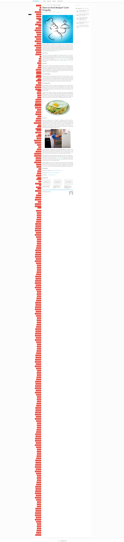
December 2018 (38, 412)
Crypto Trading (38, 87)
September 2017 (38, 445)
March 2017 (39, 458)
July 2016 (39, 475)
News (40, 147)
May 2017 (39, 453)
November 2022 (38, 309)
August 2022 (39, 315)
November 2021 (38, 335)
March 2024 (39, 274)
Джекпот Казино (38, 190)
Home (44, 1)
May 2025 (39, 243)
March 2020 (39, 379)
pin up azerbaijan (38, 155)
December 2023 (38, 280)
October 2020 (38, 364)
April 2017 (39, 456)
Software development (38, 178)
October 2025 (38, 232)
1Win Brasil (39, 14)
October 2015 (38, 495)
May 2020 (39, 375)
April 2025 (39, 245)
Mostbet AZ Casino (38, 123)
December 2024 (38, 254)
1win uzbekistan (38, 30)
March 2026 (39, 221)
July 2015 (39, 502)
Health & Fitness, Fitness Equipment (38, 105)
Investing (39, 109)
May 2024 (39, 269)
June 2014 (39, 526)
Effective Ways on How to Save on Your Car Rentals (84, 11)
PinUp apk (39, 166)
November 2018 (38, 414)
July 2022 (39, 318)
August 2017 (39, 447)
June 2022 (39, 320)
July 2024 (39, 265)
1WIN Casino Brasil (39, 19)
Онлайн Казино (38, 197)
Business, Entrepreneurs (38, 80)
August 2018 (39, 421)
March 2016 (39, 484)
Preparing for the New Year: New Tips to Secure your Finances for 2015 (83, 18)
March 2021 (39, 353)
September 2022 (38, 313)
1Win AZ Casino (38, 12)
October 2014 (38, 517)
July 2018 (39, 423)
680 (40, 58)
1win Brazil (39, 16)
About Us (49, 1)
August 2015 (39, 499)
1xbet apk (39, 34)
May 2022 (39, 322)
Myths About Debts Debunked (84, 25)
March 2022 (39, 326)
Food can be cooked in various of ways (61, 58)
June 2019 (39, 399)
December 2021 (38, 333)
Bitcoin (39, 67)
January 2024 (38, 278)
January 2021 (38, 357)
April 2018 (39, 429)
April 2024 (39, 272)
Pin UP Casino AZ (38, 162)
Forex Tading (38, 99)
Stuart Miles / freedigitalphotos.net (56, 170)
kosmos (39, 116)
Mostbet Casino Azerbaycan (38, 129)
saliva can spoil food (59, 157)
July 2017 (39, 449)
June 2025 (39, 241)
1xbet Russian (38, 54)
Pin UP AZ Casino (38, 153)
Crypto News (38, 85)
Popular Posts (79, 8)
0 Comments (60, 12)
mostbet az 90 (38, 120)
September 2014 (38, 519)
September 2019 (38, 392)
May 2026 (39, 217)
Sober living (39, 175)
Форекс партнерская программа (38, 207)
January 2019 (38, 410)
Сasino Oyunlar (38, 199)
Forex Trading (38, 101)
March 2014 (39, 532)
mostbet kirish (38, 132)
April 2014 (39, 530)
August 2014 (39, 521)
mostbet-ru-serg (38, 142)
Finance (39, 95)
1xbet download (38, 41)
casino (39, 82)
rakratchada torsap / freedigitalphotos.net (53, 172)
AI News (39, 63)
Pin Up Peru (39, 164)
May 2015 (39, 506)
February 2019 (38, 407)
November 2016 (38, 467)
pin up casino (38, 160)
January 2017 (38, 462)
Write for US (60, 1)
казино (40, 193)
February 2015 (38, 508)
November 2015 (38, 493)
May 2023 (39, 296)
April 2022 (39, 324)
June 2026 (39, 215)
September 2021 (38, 340)
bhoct (40, 65)
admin (44, 12)
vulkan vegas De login (38, 184)
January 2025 (38, 252)
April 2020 (39, 377)
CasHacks (36, 1)
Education (39, 93)
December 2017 (38, 438)
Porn (40, 169)
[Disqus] (58, 209)
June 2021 (39, 346)
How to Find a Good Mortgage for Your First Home (84, 14)
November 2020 (38, 361)
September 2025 (38, 234)
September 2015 (38, 497)
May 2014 (39, 528)
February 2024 (38, 276)
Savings (39, 171)
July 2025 (39, 239)
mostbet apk (39, 118)
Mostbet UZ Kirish (38, 140)
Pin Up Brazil (38, 158)
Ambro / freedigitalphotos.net (51, 174)
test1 (40, 181)
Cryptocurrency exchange (38, 90)
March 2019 (39, 405)
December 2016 (38, 464)
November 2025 (38, 230)
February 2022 (38, 329)
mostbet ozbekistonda (38, 135)
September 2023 (38, 287)
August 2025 (39, 237)
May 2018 (39, 427)
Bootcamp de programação (38, 72)
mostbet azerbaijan (39, 126)
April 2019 (39, 403)
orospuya (39, 149)
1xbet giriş (39, 43)
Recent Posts (87, 8)
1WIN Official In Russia (38, 25)
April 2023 (39, 298)
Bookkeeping (38, 69)
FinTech (39, 97)
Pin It (29, 17)
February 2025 (38, 250)
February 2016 (38, 486)
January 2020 (38, 383)
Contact (54, 1)
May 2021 (39, 348)
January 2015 (38, 510)
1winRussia (39, 32)
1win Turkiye (38, 28)
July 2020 (39, 370)
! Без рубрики (39, 5)
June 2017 (39, 451)
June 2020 (39, 372)
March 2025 (39, 248)
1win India (39, 22)
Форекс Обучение (38, 204)
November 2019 (38, 388)
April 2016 (39, 482)
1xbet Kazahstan (38, 45)
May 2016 (39, 480)
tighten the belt (58, 50)
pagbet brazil (38, 151)
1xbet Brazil (39, 39)
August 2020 (39, 368)
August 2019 (39, 394)
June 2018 (39, 425)
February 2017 (38, 460)
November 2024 (38, 256)
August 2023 (39, 289)
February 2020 (38, 381)
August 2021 (39, 342)
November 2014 (38, 515)
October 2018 (38, 416)
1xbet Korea (39, 47)
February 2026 (38, 223)
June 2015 (39, 504)
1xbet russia (39, 52)
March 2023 (39, 300)
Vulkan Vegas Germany (39, 188)
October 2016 (38, 469)
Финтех (39, 201)
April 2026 (39, 219)
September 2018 (38, 418)
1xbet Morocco (38, 50)
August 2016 (39, 473)
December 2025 (38, 228)
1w (40, 9)
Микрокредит (39, 195)
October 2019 (38, 390)
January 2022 (38, 331)
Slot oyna (39, 173)
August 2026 (39, 210)
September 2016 (38, 471)
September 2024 (38, 261)
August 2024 (39, 263)
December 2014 (38, 513)
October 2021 (38, 337)
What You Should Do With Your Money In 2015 (84, 22)
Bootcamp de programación (38, 76)
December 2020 (38, 359)
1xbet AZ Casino (38, 36)
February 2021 (38, 355)
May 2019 (39, 401)
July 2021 (39, 344)
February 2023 (38, 302)
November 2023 (38, 283)
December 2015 (38, 491)
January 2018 (38, 436)
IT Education (39, 112)
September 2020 (38, 366)
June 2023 (39, 294)
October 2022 (38, 311)
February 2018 (38, 434)
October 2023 (38, 285)
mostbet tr (39, 138)
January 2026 (38, 226)
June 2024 (39, 267)
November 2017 (38, 440)
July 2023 (39, 291)
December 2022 (38, 307)
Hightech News (38, 107)
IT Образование (38, 114)
